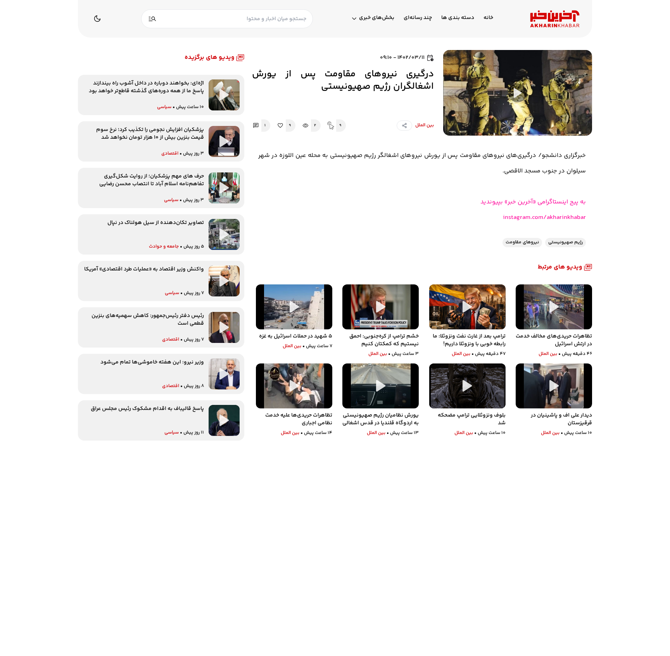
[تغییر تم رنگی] (97, 19)
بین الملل (424, 125)
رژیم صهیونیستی (565, 242)
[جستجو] (152, 19)
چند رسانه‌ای (418, 18)
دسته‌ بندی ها (457, 18)
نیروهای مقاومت (522, 242)
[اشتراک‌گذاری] (404, 126)
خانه (488, 18)
